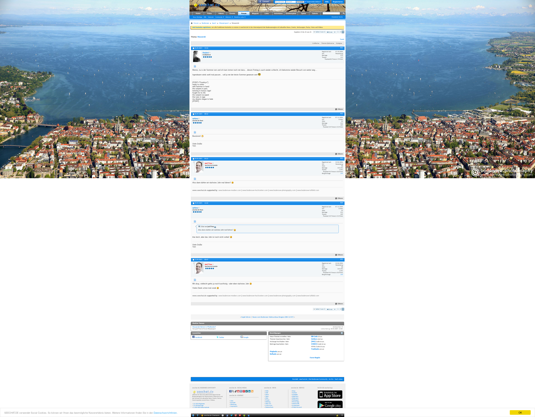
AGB (266, 393)
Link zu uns (268, 405)
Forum (243, 13)
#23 (341, 158)
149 (341, 173)
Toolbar (294, 393)
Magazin (255, 13)
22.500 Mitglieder (199, 404)
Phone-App (295, 402)
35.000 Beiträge (198, 405)
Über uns (268, 403)
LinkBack (315, 43)
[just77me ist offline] (198, 167)
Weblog (267, 402)
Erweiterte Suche (337, 17)
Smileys (314, 339)
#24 (341, 203)
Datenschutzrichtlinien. (165, 412)
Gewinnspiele (291, 13)
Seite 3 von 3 (320, 32)
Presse (267, 400)
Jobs (231, 401)
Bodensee (205, 23)
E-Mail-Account (297, 407)
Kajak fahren (246, 317)
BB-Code (314, 336)
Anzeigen (295, 394)
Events (232, 13)
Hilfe (327, 2)
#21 (341, 48)
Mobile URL (295, 403)
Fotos (209, 13)
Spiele (303, 13)
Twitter (221, 337)
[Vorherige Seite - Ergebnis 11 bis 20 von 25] (335, 32)
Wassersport (224, 23)
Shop (293, 391)
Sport (214, 23)
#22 (341, 114)
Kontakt (295, 379)
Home (198, 13)
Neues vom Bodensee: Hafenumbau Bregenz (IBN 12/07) (273, 317)
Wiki (266, 398)
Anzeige (338, 43)
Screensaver (296, 405)
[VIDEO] (314, 344)
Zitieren (340, 109)
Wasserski (201, 37)
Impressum (233, 406)
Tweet (342, 39)
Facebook (198, 337)
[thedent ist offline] (197, 56)
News (267, 394)
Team (267, 396)
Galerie (315, 13)
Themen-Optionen (327, 43)
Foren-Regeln (315, 358)
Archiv (331, 379)
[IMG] (313, 342)
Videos (221, 13)
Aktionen (228, 17)
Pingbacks (273, 352)
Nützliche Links (239, 17)
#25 (341, 259)
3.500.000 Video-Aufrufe (201, 407)
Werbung (233, 404)
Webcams (295, 396)
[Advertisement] (267, 368)
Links (267, 13)
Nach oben (339, 379)
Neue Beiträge (197, 17)
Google (245, 337)
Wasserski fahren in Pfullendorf (204, 327)
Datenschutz (269, 407)
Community (218, 17)
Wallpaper (295, 400)
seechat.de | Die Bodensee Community (313, 379)
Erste (330, 32)
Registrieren (338, 2)
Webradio (295, 398)
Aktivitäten (278, 13)
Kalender (211, 17)
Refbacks (273, 354)
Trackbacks (315, 349)
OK (520, 412)
